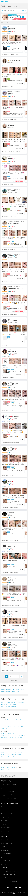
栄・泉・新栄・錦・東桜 (6, 776)
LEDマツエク (3, 726)
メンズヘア (5, 810)
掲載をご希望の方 (7, 853)
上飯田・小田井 (13, 704)
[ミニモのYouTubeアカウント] (20, 887)
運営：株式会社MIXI (7, 843)
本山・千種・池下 (4, 704)
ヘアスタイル (6, 807)
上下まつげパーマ (12, 737)
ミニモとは (5, 839)
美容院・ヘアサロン (5, 767)
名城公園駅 (7, 691)
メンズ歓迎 (8, 752)
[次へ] (21, 676)
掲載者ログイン (6, 860)
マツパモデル (20, 737)
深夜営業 (19, 754)
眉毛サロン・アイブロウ (8, 795)
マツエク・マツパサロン (8, 791)
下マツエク (11, 724)
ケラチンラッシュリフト (19, 735)
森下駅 (12, 689)
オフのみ (9, 726)
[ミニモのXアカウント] (12, 887)
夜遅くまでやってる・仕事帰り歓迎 (8, 756)
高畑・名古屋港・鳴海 (5, 706)
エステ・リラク (10, 769)
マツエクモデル (4, 728)
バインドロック (18, 719)
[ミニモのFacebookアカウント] (16, 888)
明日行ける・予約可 (5, 754)
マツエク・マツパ (8, 775)
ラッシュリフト (11, 733)
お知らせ (5, 846)
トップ (2, 775)
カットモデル (6, 831)
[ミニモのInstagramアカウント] (8, 888)
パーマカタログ (6, 817)
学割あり (3, 752)
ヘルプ (4, 878)
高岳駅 (18, 691)
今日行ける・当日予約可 (17, 752)
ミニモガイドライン (7, 864)
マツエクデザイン (7, 827)
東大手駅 (17, 689)
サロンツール (6, 857)
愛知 (14, 775)
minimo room (6, 850)
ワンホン (17, 721)
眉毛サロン (3, 769)
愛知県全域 (13, 706)
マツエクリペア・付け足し (18, 726)
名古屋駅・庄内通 (21, 702)
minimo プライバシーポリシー (9, 871)
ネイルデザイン (6, 824)
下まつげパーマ (4, 737)
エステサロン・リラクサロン (9, 798)
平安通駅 (22, 689)
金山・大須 (3, 702)
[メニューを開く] (26, 2)
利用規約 (5, 867)
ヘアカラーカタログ (7, 814)
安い (2, 741)
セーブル (12, 721)
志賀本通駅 (7, 689)
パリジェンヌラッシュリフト (6, 735)
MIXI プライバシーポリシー (9, 874)
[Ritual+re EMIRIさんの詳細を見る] (14, 332)
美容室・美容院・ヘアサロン (9, 784)
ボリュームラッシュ (5, 721)
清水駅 (2, 689)
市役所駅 (13, 691)
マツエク (3, 719)
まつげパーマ (3, 733)
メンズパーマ (6, 820)
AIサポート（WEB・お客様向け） (10, 881)
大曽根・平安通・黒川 (11, 702)
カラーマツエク (4, 724)
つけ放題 (16, 724)
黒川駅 (2, 691)
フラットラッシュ (9, 719)
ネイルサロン (13, 767)
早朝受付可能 (13, 754)
